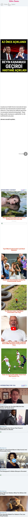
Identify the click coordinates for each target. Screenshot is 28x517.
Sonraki (21, 154)
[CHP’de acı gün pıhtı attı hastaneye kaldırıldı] (14, 55)
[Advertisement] (14, 22)
